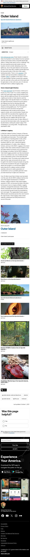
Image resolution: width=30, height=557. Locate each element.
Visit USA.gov (5, 553)
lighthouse (16, 399)
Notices (3, 531)
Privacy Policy (4, 526)
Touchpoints (11, 433)
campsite (20, 73)
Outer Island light (7, 90)
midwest (24, 399)
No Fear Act (4, 538)
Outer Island (8, 228)
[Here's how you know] (15, 2)
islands (26, 395)
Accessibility (4, 524)
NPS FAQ (3, 536)
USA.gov (3, 545)
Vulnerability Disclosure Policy (9, 543)
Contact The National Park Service (10, 533)
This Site (15, 445)
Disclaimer (3, 540)
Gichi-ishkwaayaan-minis (7, 57)
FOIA (2, 528)
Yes (6, 421)
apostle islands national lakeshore (11, 395)
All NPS (15, 449)
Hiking (7, 76)
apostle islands (6, 399)
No (6, 426)
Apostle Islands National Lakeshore (11, 19)
